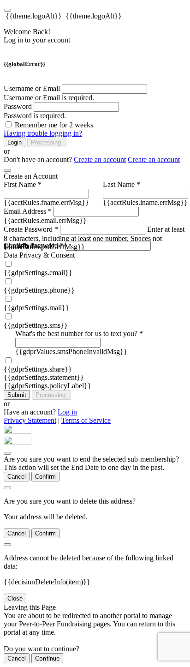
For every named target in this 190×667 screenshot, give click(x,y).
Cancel (16, 476)
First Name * (23, 184)
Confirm (45, 476)
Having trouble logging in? (43, 133)
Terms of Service (86, 420)
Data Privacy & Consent (39, 255)
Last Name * (121, 184)
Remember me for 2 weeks (54, 125)
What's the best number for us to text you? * (79, 333)
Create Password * (31, 229)
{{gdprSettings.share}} (38, 369)
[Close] (7, 170)
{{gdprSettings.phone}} (39, 290)
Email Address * (28, 211)
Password (18, 106)
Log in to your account (37, 40)
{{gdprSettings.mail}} (36, 308)
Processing (47, 142)
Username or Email (32, 88)
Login (14, 142)
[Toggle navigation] (7, 10)
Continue (47, 658)
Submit (16, 394)
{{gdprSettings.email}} (38, 272)
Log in (67, 412)
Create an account (100, 159)
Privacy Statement (30, 420)
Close (15, 598)
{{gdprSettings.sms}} (36, 325)
